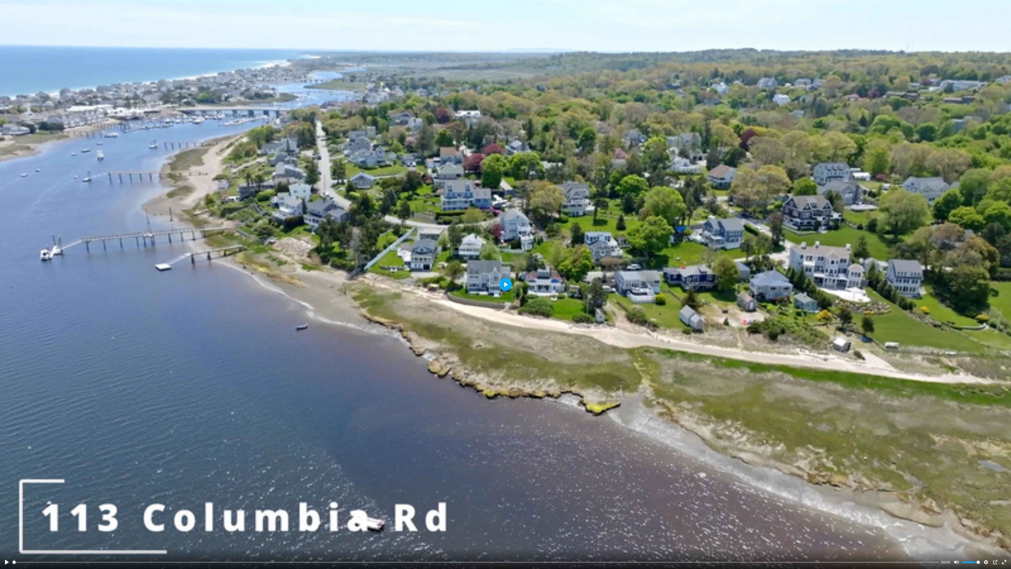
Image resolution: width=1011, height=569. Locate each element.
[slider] (475, 562)
